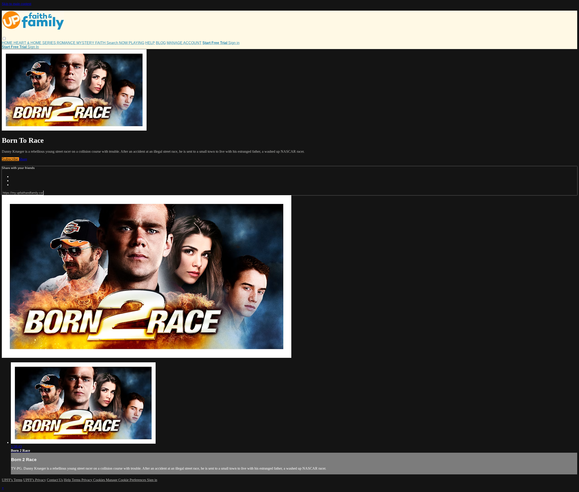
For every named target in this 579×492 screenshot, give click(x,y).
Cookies (99, 480)
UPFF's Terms (12, 480)
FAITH (101, 43)
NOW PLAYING (131, 43)
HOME (8, 43)
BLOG (161, 43)
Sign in (234, 43)
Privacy (87, 480)
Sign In (33, 47)
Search (113, 43)
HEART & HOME (28, 43)
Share (23, 159)
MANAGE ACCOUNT (184, 43)
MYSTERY (85, 43)
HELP (150, 43)
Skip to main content (16, 4)
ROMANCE (66, 43)
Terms (76, 480)
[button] (4, 38)
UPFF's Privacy (34, 480)
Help (68, 480)
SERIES (49, 43)
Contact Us (55, 480)
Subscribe (10, 159)
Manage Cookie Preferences (126, 480)
